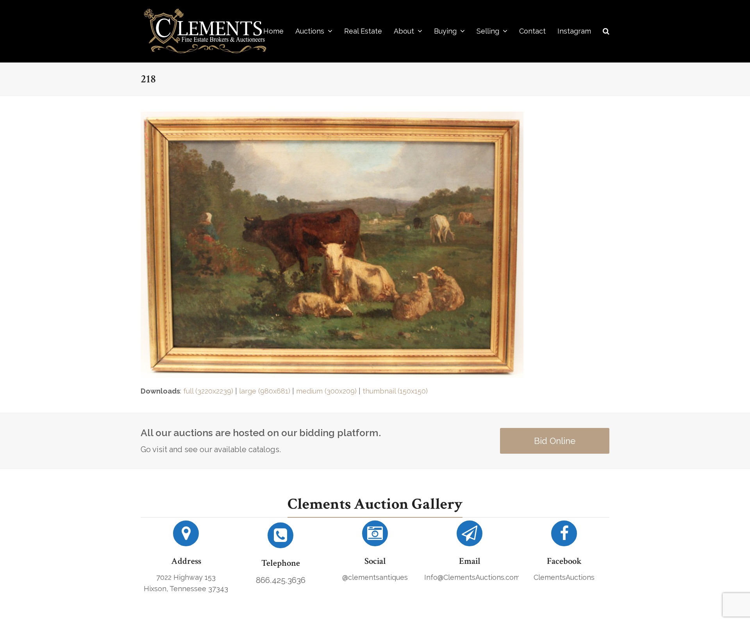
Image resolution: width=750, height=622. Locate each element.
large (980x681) (264, 391)
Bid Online (554, 441)
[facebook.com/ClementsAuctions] (564, 536)
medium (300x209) (326, 391)
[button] (606, 31)
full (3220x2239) (208, 391)
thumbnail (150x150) (395, 391)
